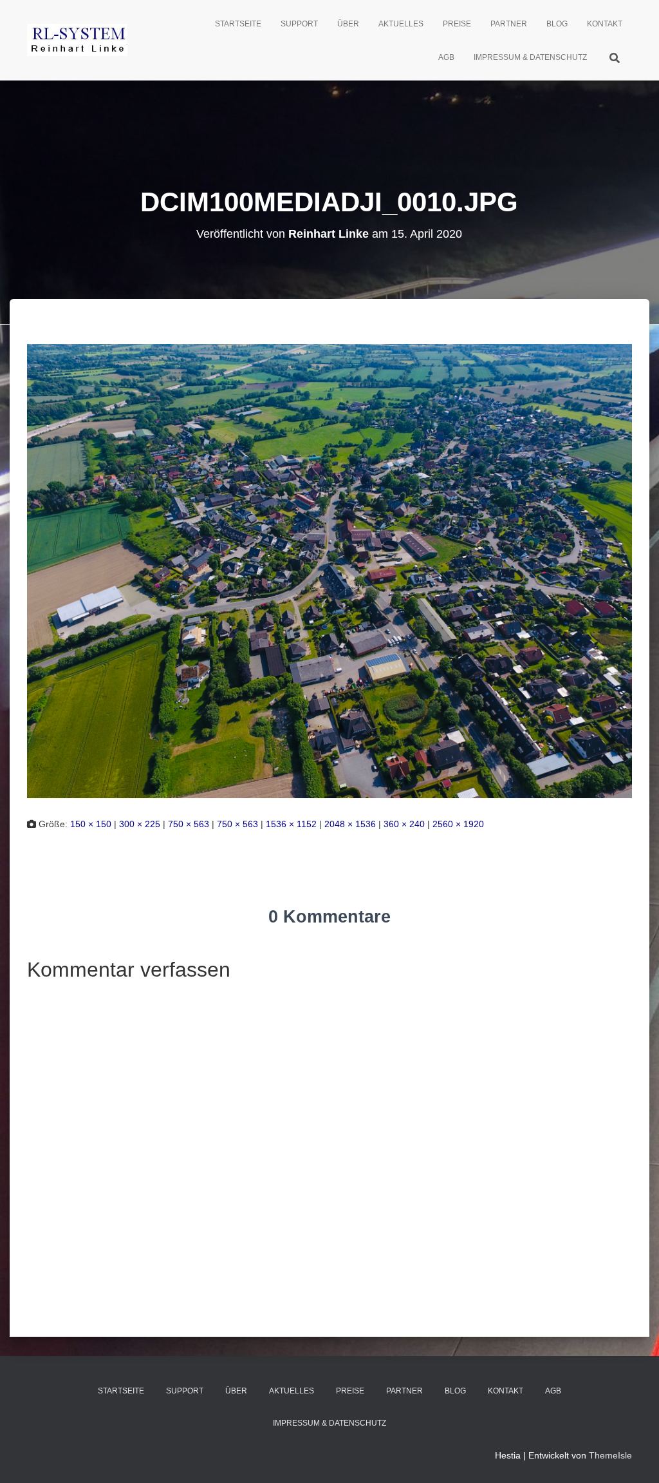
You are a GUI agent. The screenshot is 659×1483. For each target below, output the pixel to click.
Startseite (238, 23)
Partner (508, 23)
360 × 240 (404, 824)
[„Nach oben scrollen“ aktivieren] (633, 1457)
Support (299, 23)
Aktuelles (400, 23)
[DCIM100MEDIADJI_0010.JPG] (329, 570)
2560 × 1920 (458, 824)
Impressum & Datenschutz (530, 57)
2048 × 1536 (350, 824)
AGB (446, 57)
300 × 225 (139, 824)
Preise (457, 23)
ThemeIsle (610, 1455)
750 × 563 (188, 824)
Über (348, 23)
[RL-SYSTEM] (77, 40)
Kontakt (604, 23)
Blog (557, 23)
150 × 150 (90, 824)
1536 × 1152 (291, 824)
